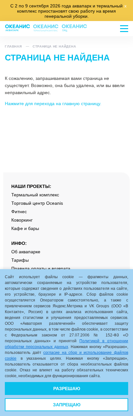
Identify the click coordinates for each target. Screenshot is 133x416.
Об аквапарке (25, 251)
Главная (13, 46)
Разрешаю (66, 388)
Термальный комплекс (35, 194)
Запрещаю (66, 404)
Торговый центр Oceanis (37, 203)
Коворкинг (22, 220)
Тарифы (20, 260)
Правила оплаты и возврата (40, 268)
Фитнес (19, 211)
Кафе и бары (25, 228)
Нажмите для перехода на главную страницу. (53, 103)
